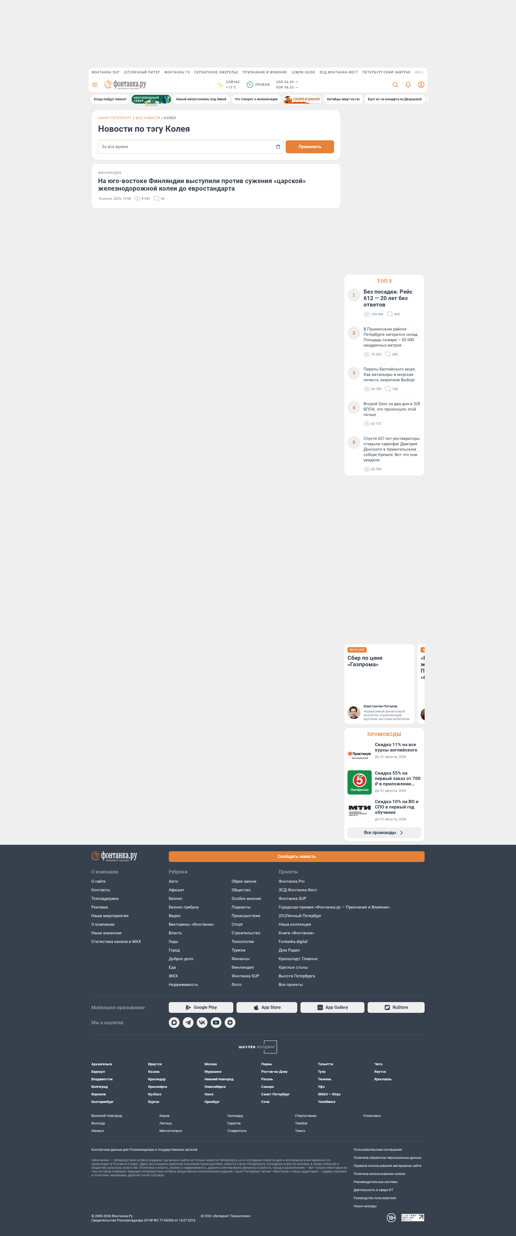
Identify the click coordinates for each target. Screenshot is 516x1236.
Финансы (241, 958)
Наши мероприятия (109, 915)
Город (174, 950)
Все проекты (291, 984)
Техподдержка (105, 898)
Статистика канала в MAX (116, 941)
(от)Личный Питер (142, 72)
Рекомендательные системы (375, 1182)
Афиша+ (177, 890)
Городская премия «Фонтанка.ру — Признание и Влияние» (334, 907)
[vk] (202, 1022)
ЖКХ (173, 976)
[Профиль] (421, 84)
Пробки (259, 84)
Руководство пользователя (375, 1198)
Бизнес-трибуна (184, 907)
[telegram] (188, 1022)
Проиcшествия (246, 915)
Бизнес (175, 898)
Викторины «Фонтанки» (191, 924)
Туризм (238, 950)
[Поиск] (395, 84)
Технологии (243, 941)
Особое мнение (246, 898)
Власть (175, 933)
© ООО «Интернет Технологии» (226, 1216)
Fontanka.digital (293, 941)
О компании (102, 924)
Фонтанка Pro (292, 881)
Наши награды (365, 1206)
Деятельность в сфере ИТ (373, 1190)
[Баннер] (151, 99)
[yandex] (230, 1022)
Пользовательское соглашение (378, 1150)
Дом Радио (289, 950)
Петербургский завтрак (387, 72)
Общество (241, 890)
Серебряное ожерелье (216, 72)
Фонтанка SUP (106, 72)
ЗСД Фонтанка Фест (339, 72)
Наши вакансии (106, 933)
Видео (175, 915)
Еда (172, 967)
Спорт (237, 924)
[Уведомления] (408, 84)
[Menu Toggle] (94, 84)
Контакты (100, 890)
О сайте (98, 881)
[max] (174, 1022)
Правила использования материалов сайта (387, 1166)
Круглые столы (293, 967)
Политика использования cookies (379, 1174)
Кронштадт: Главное (298, 958)
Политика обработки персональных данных (387, 1158)
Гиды (173, 941)
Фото (237, 984)
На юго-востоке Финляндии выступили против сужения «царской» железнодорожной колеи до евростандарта (202, 184)
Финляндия (243, 967)
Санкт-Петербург (115, 118)
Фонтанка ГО (177, 72)
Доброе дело (181, 958)
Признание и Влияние (265, 72)
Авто (173, 881)
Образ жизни (244, 881)
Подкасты (241, 907)
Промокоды (384, 734)
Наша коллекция (295, 924)
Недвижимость (183, 984)
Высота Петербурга (297, 976)
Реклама (99, 907)
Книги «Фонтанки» (296, 933)
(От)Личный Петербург (300, 915)
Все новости (148, 118)
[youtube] (216, 1022)
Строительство (246, 933)
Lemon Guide (303, 72)
